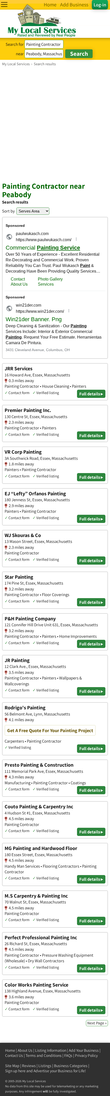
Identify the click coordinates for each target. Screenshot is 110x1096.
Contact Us (14, 1055)
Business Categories (70, 1065)
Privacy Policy (86, 1055)
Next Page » (97, 1023)
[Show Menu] (4, 4)
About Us (25, 1050)
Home (10, 1050)
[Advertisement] (55, 124)
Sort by (8, 211)
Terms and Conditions (44, 1055)
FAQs (68, 1055)
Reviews (29, 1065)
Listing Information (50, 1050)
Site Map (12, 1065)
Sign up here (15, 1070)
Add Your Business (84, 1050)
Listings (44, 1065)
